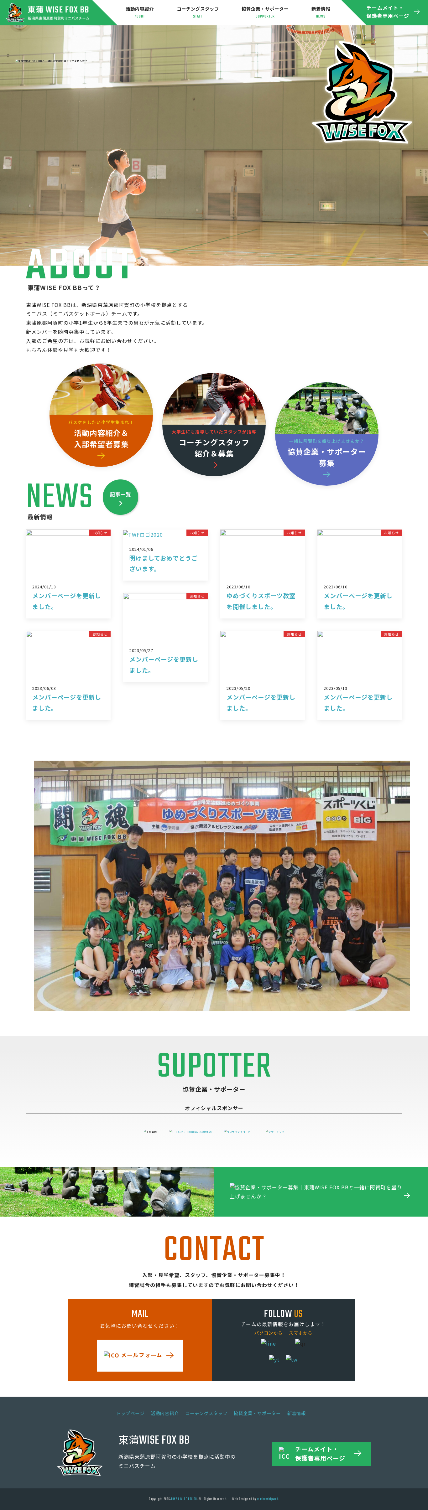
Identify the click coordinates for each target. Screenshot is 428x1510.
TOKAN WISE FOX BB (184, 1499)
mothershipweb (268, 1499)
